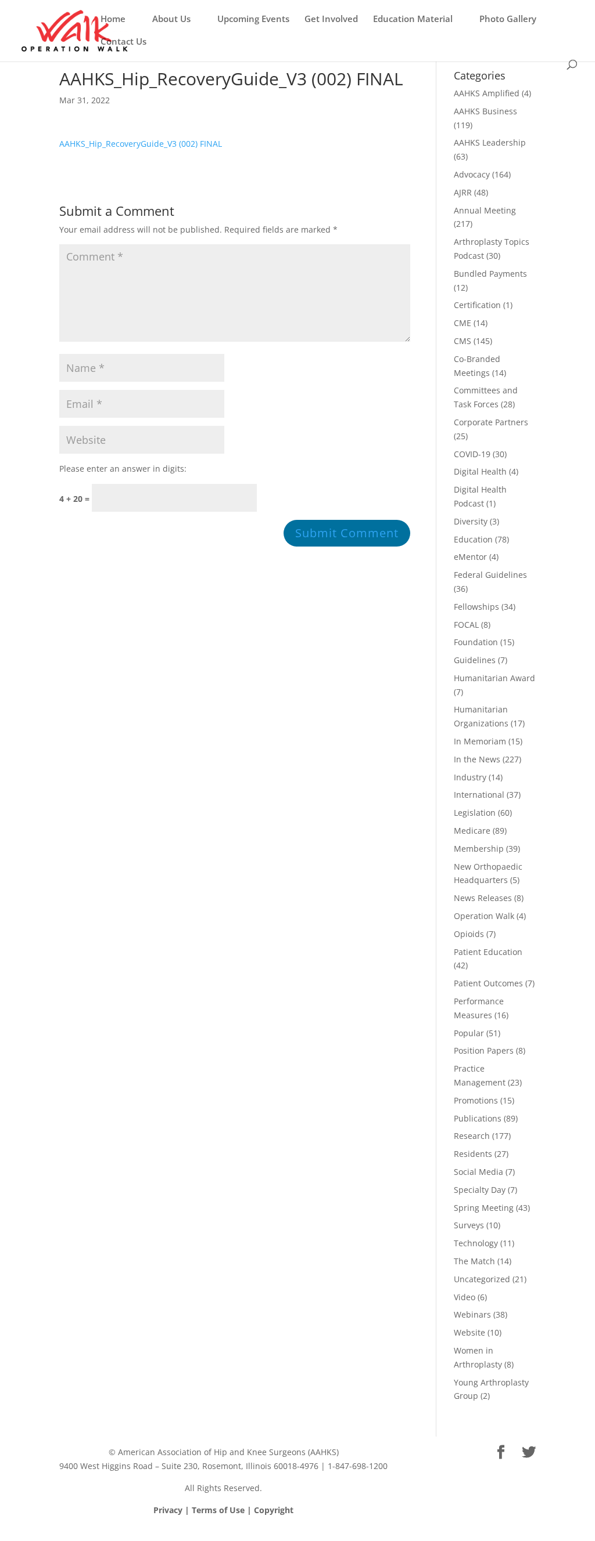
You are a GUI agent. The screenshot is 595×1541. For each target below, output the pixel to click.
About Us (171, 19)
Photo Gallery (507, 19)
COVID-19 (472, 454)
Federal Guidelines (490, 574)
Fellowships (476, 606)
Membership (479, 848)
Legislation (475, 812)
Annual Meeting (485, 210)
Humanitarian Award (494, 677)
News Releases (483, 897)
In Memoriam (480, 741)
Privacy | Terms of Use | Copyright (223, 1509)
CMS (462, 340)
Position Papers (484, 1050)
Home (113, 19)
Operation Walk (484, 915)
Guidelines (475, 659)
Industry (470, 777)
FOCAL (466, 624)
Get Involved (331, 19)
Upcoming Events (253, 19)
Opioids (469, 933)
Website (469, 1332)
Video (464, 1297)
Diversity (471, 521)
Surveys (469, 1225)
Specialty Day (480, 1189)
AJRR (463, 192)
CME (462, 322)
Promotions (476, 1100)
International (479, 794)
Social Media (478, 1171)
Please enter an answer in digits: (123, 468)
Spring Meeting (484, 1207)
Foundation (476, 641)
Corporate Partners (491, 422)
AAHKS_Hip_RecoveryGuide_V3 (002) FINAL (140, 143)
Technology (476, 1243)
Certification (477, 304)
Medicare (472, 830)
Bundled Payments (490, 273)
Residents (473, 1153)
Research (472, 1135)
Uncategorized (482, 1279)
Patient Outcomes (488, 983)
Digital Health (480, 471)
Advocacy (472, 174)
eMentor (470, 556)
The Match (474, 1261)
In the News (477, 759)
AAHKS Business (485, 111)
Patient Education (488, 951)
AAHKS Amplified (486, 93)
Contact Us (123, 42)
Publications (477, 1118)
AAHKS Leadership (490, 142)
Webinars (472, 1314)
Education (473, 539)
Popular (469, 1033)
